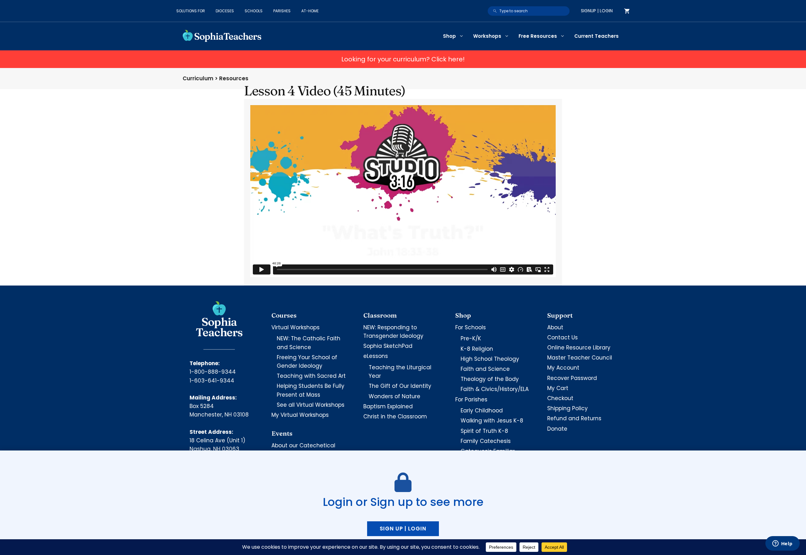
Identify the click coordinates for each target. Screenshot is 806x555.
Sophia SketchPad (387, 346)
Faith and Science (485, 369)
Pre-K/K (471, 338)
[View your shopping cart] (627, 11)
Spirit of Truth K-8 (484, 431)
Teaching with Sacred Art (311, 376)
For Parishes (471, 399)
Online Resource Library (578, 347)
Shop (449, 36)
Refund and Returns (574, 418)
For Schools (470, 327)
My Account (563, 367)
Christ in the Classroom (395, 416)
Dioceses (225, 11)
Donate (557, 429)
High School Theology (490, 359)
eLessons (375, 356)
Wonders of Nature (394, 396)
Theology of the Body (490, 379)
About (555, 327)
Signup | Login (597, 11)
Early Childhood (482, 410)
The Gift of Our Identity (400, 386)
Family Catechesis (486, 441)
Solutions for (190, 11)
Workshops (487, 36)
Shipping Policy (567, 408)
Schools (254, 11)
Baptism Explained (388, 406)
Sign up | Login (403, 528)
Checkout (560, 398)
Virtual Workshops (295, 327)
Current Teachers (596, 36)
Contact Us (562, 337)
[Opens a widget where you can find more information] (782, 544)
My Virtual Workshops (300, 415)
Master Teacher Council (579, 357)
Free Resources (538, 36)
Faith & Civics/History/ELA (495, 389)
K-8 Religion (477, 349)
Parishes (282, 11)
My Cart (557, 388)
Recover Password (572, 378)
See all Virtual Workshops (310, 405)
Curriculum (198, 78)
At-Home (310, 11)
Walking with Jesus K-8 (492, 420)
